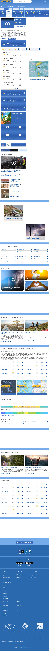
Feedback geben (24, 24)
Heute (2, 9)
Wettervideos (5, 601)
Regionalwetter (5, 610)
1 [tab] (22, 396)
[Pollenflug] (45, 1)
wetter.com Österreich (7, 582)
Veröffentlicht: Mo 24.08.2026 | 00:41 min (8, 175)
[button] (13, 43)
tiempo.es (4, 591)
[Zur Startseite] (6, 1)
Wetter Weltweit (5, 613)
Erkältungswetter (20, 608)
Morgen (6, 9)
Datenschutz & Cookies (14, 638)
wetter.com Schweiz (6, 580)
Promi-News (5, 617)
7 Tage (21, 9)
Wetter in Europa (6, 612)
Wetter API (4, 587)
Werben (4, 584)
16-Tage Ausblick (46, 13)
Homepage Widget (6, 585)
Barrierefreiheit (10, 641)
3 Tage (10, 9)
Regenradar (31, 9)
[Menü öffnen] (47, 1)
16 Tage (26, 9)
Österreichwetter (6, 608)
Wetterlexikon (5, 615)
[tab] (4, 39)
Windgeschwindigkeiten (21, 575)
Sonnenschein (19, 579)
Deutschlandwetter (6, 605)
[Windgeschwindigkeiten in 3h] (38, 69)
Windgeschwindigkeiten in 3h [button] (34, 77)
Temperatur (19, 577)
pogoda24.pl (5, 596)
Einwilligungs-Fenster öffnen (24, 638)
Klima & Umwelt (19, 610)
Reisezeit (43, 9)
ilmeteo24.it (5, 594)
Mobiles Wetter (33, 571)
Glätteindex (19, 605)
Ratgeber (18, 601)
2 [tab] (24, 396)
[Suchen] (30, 1)
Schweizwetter (5, 607)
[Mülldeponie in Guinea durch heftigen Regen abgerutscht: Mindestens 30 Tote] (13, 162)
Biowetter (18, 603)
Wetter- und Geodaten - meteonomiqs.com (7, 589)
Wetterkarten (19, 571)
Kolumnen (4, 575)
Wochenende (16, 9)
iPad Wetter (32, 575)
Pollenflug (37, 9)
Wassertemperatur (20, 580)
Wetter (4, 571)
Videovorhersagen (6, 574)
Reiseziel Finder (19, 607)
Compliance (4, 641)
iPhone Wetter (33, 574)
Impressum (41, 638)
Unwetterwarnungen (6, 577)
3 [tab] (26, 396)
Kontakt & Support (34, 638)
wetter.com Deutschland (7, 579)
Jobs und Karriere (5, 638)
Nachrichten (5, 603)
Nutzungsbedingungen (19, 641)
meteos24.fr (5, 593)
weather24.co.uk (5, 598)
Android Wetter (33, 577)
